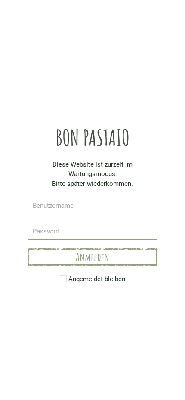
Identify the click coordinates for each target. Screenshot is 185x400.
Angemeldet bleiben (96, 279)
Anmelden (93, 257)
